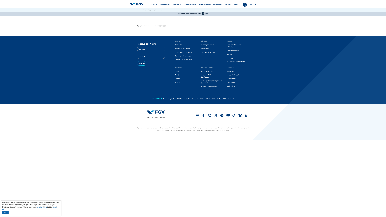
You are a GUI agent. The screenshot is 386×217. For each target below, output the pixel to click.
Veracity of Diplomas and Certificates (209, 76)
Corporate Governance (183, 56)
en (251, 5)
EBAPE (208, 99)
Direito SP (195, 99)
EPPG (229, 99)
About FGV (178, 45)
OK (5, 212)
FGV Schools (205, 48)
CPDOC (179, 99)
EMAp (219, 99)
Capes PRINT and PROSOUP (236, 62)
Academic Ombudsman (234, 75)
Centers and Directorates (183, 60)
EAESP (202, 99)
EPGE (224, 99)
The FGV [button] (153, 5)
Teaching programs (207, 45)
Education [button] (164, 5)
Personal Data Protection (183, 52)
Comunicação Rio (169, 99)
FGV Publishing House (208, 52)
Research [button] (175, 5)
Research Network (233, 51)
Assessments (217, 5)
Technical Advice (205, 5)
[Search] (245, 5)
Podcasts (178, 82)
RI (233, 99)
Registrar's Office (207, 71)
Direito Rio (187, 99)
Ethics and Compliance (182, 48)
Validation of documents (209, 87)
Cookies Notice (42, 208)
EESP (213, 99)
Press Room (231, 82)
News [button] (227, 5)
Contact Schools (232, 79)
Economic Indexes (190, 5)
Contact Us (230, 71)
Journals (229, 54)
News (177, 71)
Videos (177, 79)
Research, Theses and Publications (234, 46)
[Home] (137, 4)
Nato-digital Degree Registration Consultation (211, 82)
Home (138, 10)
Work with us (231, 86)
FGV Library (230, 58)
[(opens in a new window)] (156, 112)
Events (236, 5)
